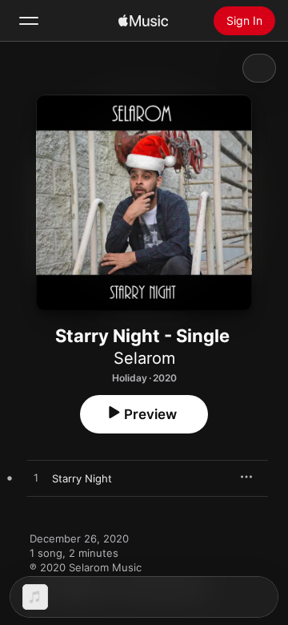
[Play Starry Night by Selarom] (36, 478)
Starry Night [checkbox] (82, 478)
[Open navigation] (28, 20)
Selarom (144, 358)
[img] (143, 21)
